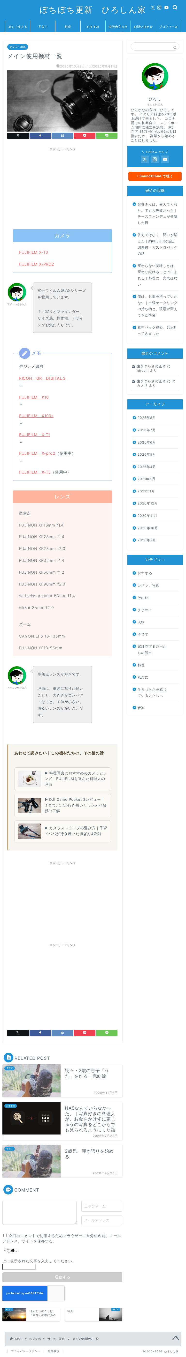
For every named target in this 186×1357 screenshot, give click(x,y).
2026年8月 (147, 418)
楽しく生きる (17, 27)
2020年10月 (148, 528)
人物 (141, 622)
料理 (68, 27)
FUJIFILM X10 (34, 397)
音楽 (141, 708)
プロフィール (168, 27)
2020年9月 (147, 540)
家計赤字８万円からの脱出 (118, 28)
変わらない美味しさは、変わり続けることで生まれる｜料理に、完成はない (158, 275)
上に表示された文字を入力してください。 (39, 1261)
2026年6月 (147, 442)
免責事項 (53, 1351)
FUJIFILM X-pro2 (37, 453)
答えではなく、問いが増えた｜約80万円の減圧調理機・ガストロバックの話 (158, 244)
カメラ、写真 (18, 47)
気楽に (143, 677)
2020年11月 (147, 516)
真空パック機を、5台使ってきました (157, 331)
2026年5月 (147, 454)
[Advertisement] (62, 187)
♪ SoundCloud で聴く (155, 176)
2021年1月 (146, 491)
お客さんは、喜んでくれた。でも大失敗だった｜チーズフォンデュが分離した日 (158, 213)
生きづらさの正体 (151, 366)
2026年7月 (147, 430)
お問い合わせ (143, 27)
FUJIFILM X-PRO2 (36, 264)
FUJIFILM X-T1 (34, 434)
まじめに (145, 610)
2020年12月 (148, 503)
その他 (143, 598)
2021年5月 (146, 479)
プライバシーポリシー (25, 1351)
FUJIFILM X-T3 (33, 252)
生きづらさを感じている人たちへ (152, 693)
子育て (43, 27)
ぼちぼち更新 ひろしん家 (93, 10)
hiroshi (143, 370)
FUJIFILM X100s (36, 415)
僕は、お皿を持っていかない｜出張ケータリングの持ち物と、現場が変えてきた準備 (158, 306)
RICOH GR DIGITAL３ (42, 378)
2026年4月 (147, 467)
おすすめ (93, 27)
